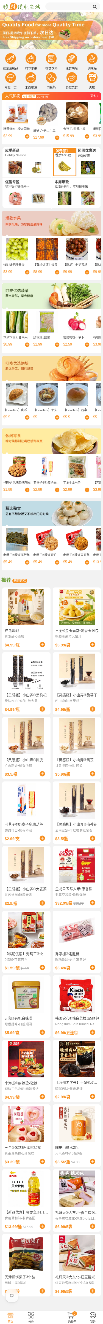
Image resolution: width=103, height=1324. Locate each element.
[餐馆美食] (71, 77)
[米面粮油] (31, 77)
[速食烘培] (71, 58)
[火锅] (92, 77)
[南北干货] (10, 77)
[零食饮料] (51, 58)
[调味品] (92, 58)
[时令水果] (31, 58)
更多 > (94, 96)
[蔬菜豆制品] (10, 58)
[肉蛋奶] (51, 77)
